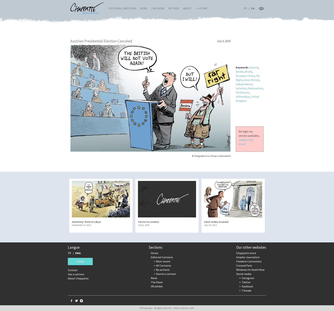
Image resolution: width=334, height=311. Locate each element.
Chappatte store (246, 253)
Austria (254, 67)
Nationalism (255, 88)
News (143, 8)
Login (80, 261)
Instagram (248, 278)
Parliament (242, 92)
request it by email (246, 142)
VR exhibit (157, 286)
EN (253, 8)
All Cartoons (163, 265)
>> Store (202, 8)
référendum (243, 96)
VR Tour (173, 8)
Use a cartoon (76, 274)
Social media (243, 274)
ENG (78, 253)
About (187, 8)
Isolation (241, 88)
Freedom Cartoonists (249, 261)
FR (245, 8)
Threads (246, 290)
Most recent (163, 261)
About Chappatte (78, 278)
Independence (244, 84)
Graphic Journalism (248, 257)
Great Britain (251, 80)
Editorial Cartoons (122, 8)
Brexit (248, 71)
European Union (245, 75)
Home (154, 253)
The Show (157, 8)
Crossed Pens (244, 265)
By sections (163, 269)
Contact (73, 270)
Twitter (246, 282)
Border (240, 71)
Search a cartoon (166, 274)
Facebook (247, 286)
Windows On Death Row (250, 269)
